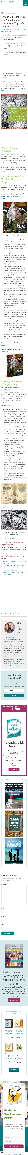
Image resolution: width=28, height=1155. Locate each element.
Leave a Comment (15, 29)
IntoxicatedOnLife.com (10, 639)
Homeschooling (12, 13)
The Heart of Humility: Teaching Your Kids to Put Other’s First (19, 1057)
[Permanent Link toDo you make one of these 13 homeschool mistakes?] (14, 824)
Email (3, 916)
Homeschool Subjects (12, 612)
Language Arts (9, 613)
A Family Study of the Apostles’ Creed (14, 565)
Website (3, 924)
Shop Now (14, 1069)
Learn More (14, 769)
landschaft (11, 538)
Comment (4, 884)
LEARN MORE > (14, 1000)
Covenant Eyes (14, 648)
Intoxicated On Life (10, 1)
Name (3, 908)
